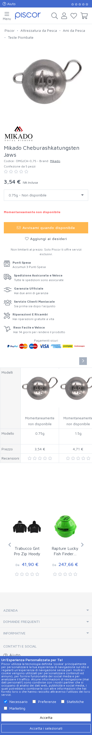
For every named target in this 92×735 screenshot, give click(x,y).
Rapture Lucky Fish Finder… (65, 551)
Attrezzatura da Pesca (38, 30)
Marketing (17, 708)
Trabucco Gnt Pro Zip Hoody (27, 551)
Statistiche (75, 701)
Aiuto (11, 4)
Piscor (10, 30)
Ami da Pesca (74, 30)
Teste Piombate (20, 37)
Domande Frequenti (21, 621)
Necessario (18, 701)
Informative (14, 633)
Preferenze (47, 701)
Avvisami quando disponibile (48, 227)
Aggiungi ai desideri (48, 238)
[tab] (46, 610)
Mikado (55, 161)
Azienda (10, 610)
